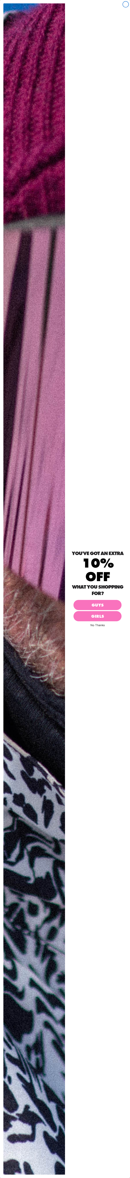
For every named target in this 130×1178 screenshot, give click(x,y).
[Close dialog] (126, 4)
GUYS (98, 605)
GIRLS (97, 616)
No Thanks (97, 625)
